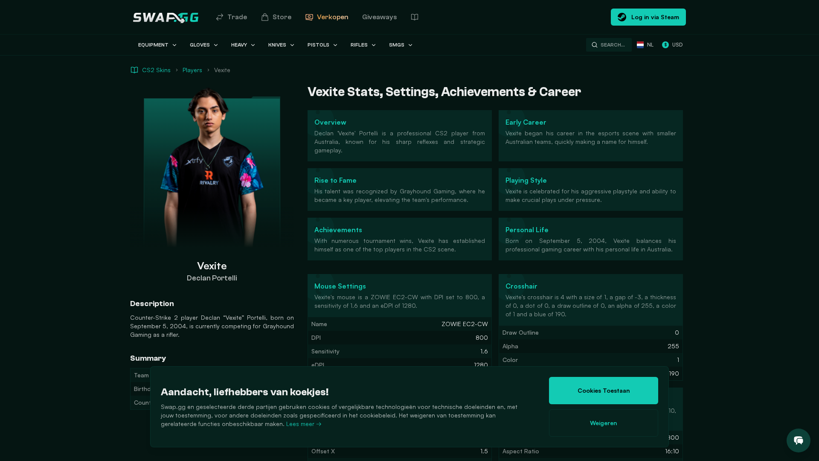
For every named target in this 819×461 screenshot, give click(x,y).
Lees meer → (304, 423)
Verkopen (333, 17)
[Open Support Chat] (798, 440)
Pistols (318, 45)
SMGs (396, 45)
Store (282, 17)
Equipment (153, 45)
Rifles (359, 45)
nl (650, 44)
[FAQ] (414, 17)
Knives (277, 45)
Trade (237, 17)
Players (192, 69)
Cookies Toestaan (604, 390)
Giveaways (379, 17)
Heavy (239, 45)
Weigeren (603, 422)
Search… (613, 45)
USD (673, 44)
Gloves (200, 45)
